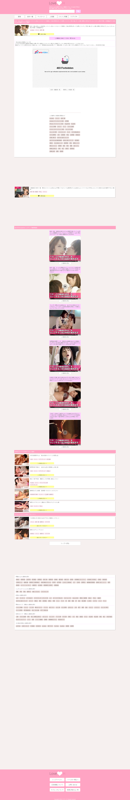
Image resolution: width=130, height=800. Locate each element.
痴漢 (69, 600)
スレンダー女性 (69, 129)
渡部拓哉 (56, 585)
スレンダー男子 (53, 132)
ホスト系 (58, 607)
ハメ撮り (89, 600)
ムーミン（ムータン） (26, 585)
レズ (17, 598)
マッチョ (46, 607)
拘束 (54, 600)
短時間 (71, 626)
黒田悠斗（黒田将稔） (34, 582)
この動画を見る (65, 263)
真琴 (109, 582)
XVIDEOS (38, 626)
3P (76, 600)
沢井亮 (53, 582)
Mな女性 (96, 616)
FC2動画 (32, 626)
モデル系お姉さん (76, 132)
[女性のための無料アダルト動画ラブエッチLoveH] (65, 772)
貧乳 (101, 616)
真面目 (81, 616)
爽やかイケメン (53, 145)
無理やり (29, 591)
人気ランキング (25, 626)
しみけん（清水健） (67, 582)
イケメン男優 (53, 126)
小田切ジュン (19, 582)
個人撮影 (84, 600)
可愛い (69, 616)
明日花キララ (61, 619)
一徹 (58, 134)
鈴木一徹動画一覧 (55, 89)
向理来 (71, 579)
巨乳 (28, 616)
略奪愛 (59, 145)
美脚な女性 (52, 151)
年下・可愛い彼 (44, 610)
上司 (76, 607)
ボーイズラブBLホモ (57, 598)
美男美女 (72, 148)
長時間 (61, 151)
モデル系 (64, 616)
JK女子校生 (109, 616)
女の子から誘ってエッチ (63, 137)
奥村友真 (105, 579)
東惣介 (17, 579)
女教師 (45, 619)
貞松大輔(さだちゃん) (46, 582)
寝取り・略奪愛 (83, 598)
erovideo (52, 118)
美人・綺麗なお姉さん (36, 616)
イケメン (57, 118)
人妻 (17, 616)
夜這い (90, 598)
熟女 (77, 616)
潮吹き (36, 600)
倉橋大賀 (26, 582)
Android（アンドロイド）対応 (57, 121)
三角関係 (63, 134)
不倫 (68, 134)
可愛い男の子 (53, 137)
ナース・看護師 (39, 619)
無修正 (99, 598)
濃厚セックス (76, 143)
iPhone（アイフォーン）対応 (56, 123)
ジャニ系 (31, 607)
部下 (79, 607)
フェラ (68, 132)
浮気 (71, 143)
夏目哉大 (61, 579)
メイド (28, 619)
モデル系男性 (53, 134)
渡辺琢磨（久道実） (48, 585)
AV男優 (66, 121)
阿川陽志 (34, 579)
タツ (74, 582)
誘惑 (57, 151)
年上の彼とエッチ (58, 143)
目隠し (49, 600)
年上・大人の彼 (35, 610)
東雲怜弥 (51, 579)
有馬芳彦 (23, 579)
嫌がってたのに (36, 591)
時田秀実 (66, 143)
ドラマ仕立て (29, 598)
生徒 (86, 607)
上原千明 (28, 579)
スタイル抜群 (71, 126)
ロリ (74, 616)
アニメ (104, 600)
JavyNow (62, 626)
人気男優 (72, 134)
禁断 (71, 145)
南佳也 (17, 585)
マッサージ (22, 598)
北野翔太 (40, 579)
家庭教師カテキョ (53, 619)
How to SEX (75, 598)
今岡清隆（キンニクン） (80, 579)
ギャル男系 (64, 607)
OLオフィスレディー (21, 619)
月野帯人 (83, 582)
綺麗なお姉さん (53, 148)
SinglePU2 (67, 123)
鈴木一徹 (63, 118)
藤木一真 (66, 579)
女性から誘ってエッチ (68, 140)
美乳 (59, 148)
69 (66, 600)
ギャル (85, 616)
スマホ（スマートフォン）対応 (57, 129)
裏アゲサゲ (50, 626)
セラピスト (97, 607)
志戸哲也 (59, 582)
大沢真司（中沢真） (91, 579)
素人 (104, 616)
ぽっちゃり (45, 616)
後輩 (83, 607)
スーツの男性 (19, 610)
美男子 (67, 148)
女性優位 (77, 140)
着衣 (68, 145)
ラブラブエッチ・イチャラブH (41, 598)
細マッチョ (76, 145)
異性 (64, 145)
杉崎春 (55, 579)
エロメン (59, 126)
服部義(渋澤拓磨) (91, 582)
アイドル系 (58, 616)
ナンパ (100, 600)
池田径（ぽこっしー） (101, 582)
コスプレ (95, 600)
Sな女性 (73, 123)
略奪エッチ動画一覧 (68, 89)
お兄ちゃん (70, 607)
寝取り (51, 143)
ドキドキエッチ (62, 132)
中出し (94, 598)
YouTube (56, 626)
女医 (33, 619)
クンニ (64, 126)
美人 (63, 148)
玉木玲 (78, 582)
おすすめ (18, 626)
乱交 (79, 600)
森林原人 (34, 585)
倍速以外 (78, 134)
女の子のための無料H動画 (56, 140)
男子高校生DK (27, 610)
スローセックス (67, 598)
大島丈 (99, 579)
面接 (73, 600)
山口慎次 (40, 585)
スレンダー (51, 616)
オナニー (31, 600)
